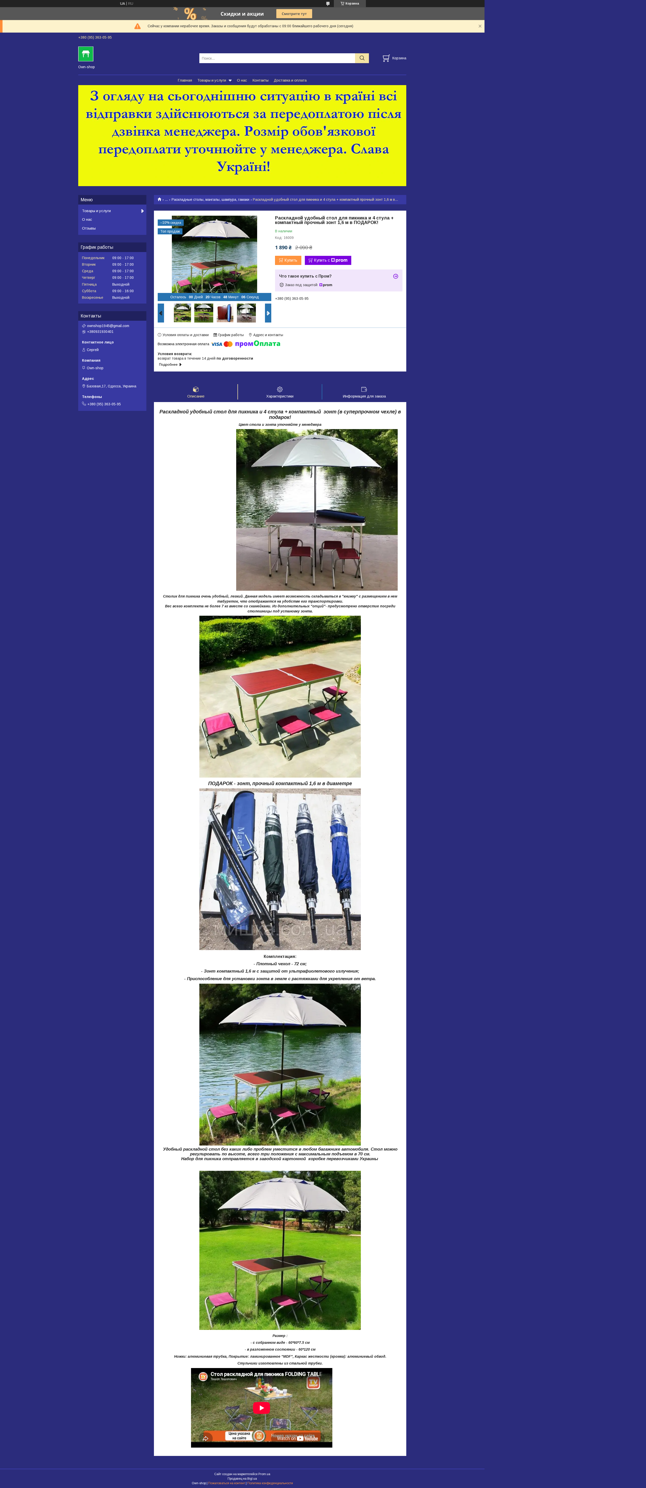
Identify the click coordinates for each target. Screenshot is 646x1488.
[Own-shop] (135, 53)
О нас (242, 80)
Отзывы (89, 228)
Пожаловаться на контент (226, 1483)
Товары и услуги (211, 80)
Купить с (322, 260)
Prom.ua (264, 1474)
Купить (290, 260)
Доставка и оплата (290, 80)
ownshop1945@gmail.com (108, 326)
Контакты (260, 80)
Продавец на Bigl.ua (242, 1478)
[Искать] (362, 58)
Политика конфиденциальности (270, 1483)
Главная (185, 80)
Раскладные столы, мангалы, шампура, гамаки (210, 199)
